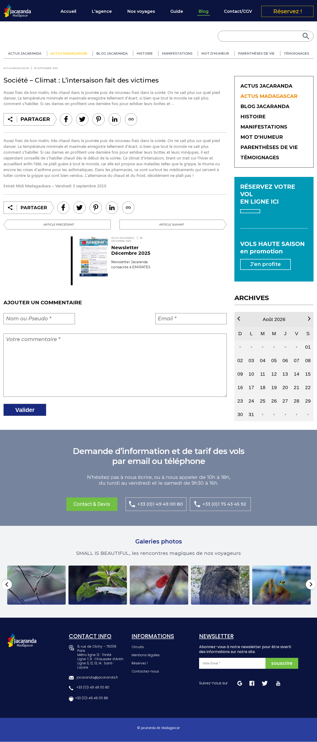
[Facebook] (66, 119)
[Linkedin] (98, 119)
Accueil (68, 11)
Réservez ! (287, 11)
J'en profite (265, 264)
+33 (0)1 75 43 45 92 (224, 504)
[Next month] (309, 318)
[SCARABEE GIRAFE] (97, 585)
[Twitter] (82, 119)
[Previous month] (238, 318)
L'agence (102, 11)
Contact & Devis (92, 504)
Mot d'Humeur (215, 53)
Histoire (145, 53)
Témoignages (296, 53)
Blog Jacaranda (112, 53)
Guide (176, 11)
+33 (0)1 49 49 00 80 (160, 504)
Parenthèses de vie (256, 53)
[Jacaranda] (17, 7)
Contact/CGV (238, 11)
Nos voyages (141, 11)
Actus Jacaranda (24, 53)
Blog (203, 11)
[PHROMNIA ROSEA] (159, 585)
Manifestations (177, 53)
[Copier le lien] (131, 119)
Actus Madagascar (69, 53)
